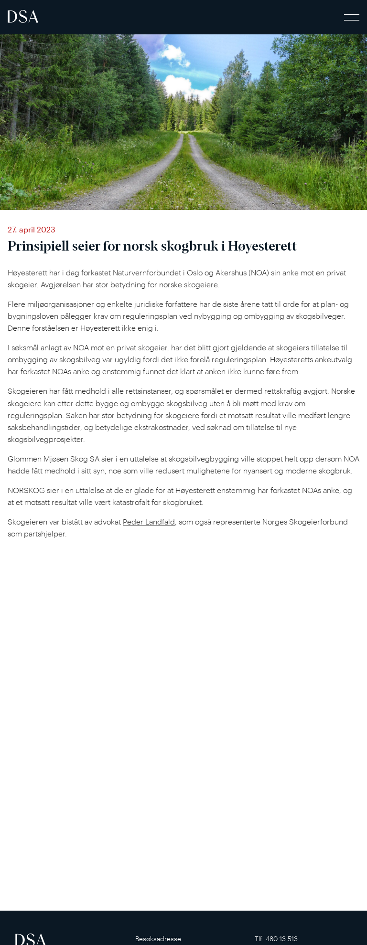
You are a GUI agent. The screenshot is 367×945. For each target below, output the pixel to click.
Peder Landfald (149, 521)
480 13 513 (282, 938)
